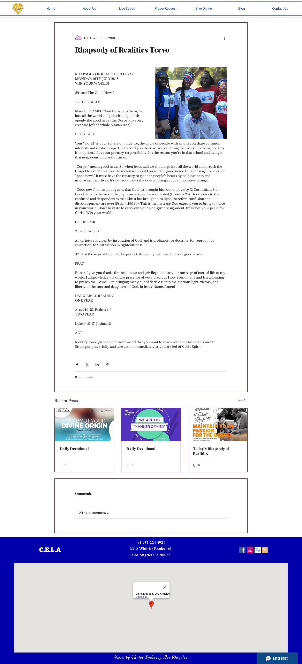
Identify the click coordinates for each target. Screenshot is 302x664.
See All (242, 400)
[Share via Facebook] (77, 365)
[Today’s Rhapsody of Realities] (217, 424)
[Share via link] (107, 365)
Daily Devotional (74, 448)
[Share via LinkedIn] (97, 365)
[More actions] (224, 38)
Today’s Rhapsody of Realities (211, 451)
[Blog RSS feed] (265, 550)
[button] (89, 8)
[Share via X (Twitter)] (87, 365)
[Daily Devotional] (84, 424)
